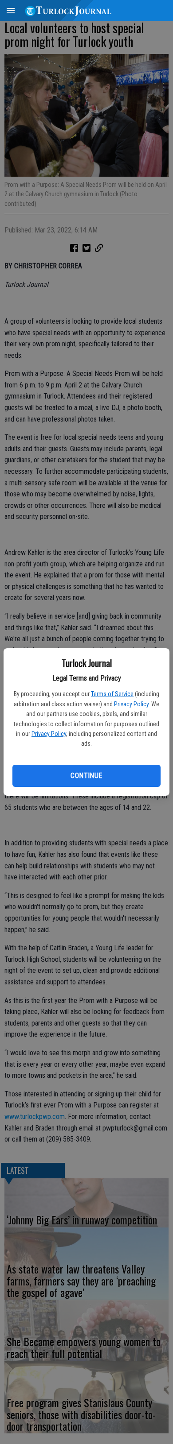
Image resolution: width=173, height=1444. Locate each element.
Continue (86, 775)
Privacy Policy (131, 704)
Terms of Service (112, 693)
